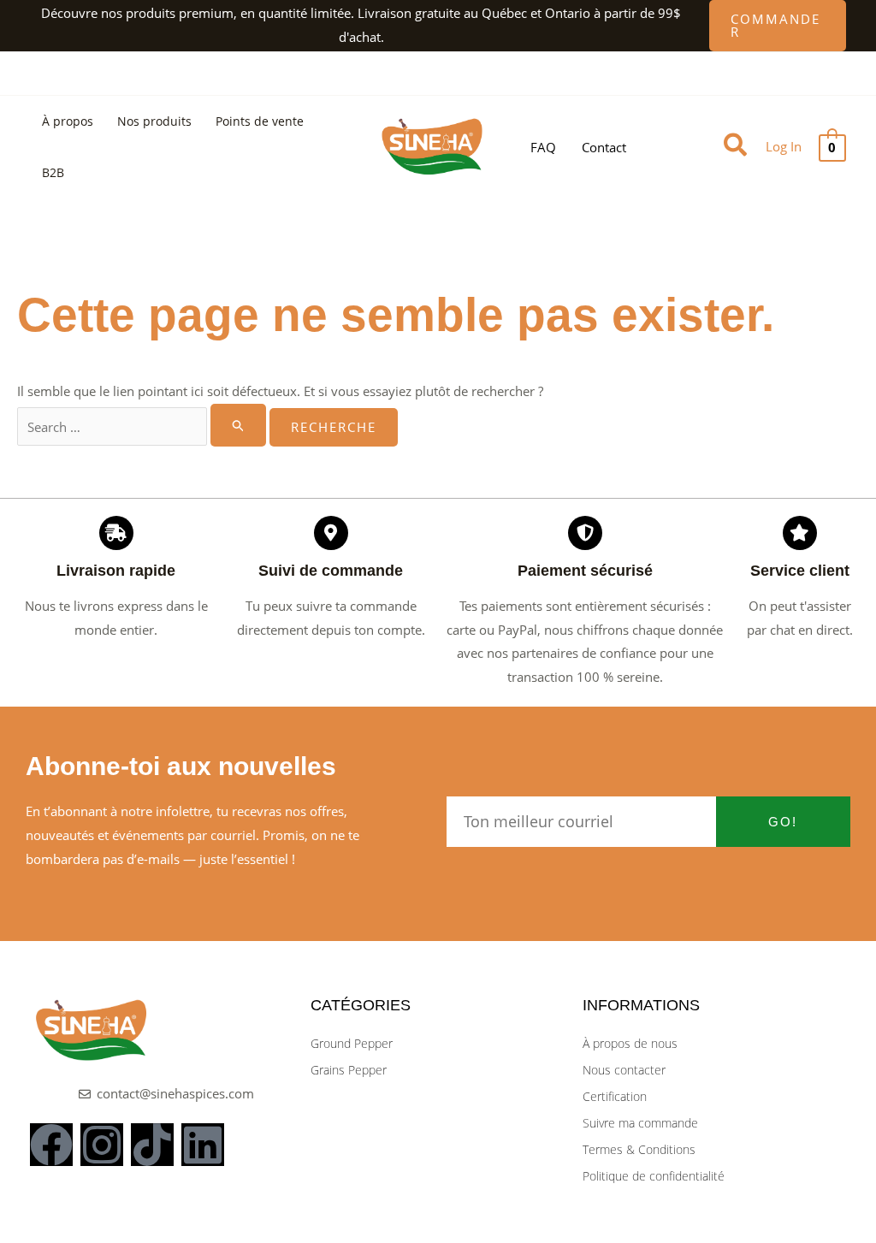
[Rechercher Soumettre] (238, 425)
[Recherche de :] (143, 426)
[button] (777, 25)
